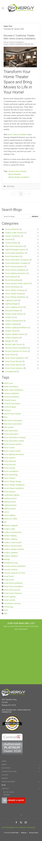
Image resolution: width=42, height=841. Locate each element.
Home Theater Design (13, 294)
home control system (12, 451)
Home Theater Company (14, 290)
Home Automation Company (16, 263)
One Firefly (15, 833)
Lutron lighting (9, 515)
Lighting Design (11, 304)
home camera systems (13, 444)
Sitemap (23, 833)
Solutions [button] (6, 768)
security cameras (11, 569)
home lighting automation (14, 454)
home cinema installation (17, 135)
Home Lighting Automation (16, 273)
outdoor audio (9, 529)
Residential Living (11, 563)
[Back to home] (21, 8)
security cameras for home (14, 573)
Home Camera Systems (14, 266)
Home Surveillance (12, 287)
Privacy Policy (33, 833)
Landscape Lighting (11, 495)
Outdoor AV (9, 317)
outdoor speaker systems (14, 549)
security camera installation (15, 566)
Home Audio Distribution (15, 253)
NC (5, 522)
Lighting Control (11, 300)
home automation (11, 431)
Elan (5, 417)
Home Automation (12, 256)
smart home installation (13, 583)
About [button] (4, 764)
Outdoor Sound (11, 331)
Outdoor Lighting (11, 324)
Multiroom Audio (10, 519)
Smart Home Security (13, 361)
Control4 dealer (10, 407)
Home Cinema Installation (14, 42)
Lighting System (10, 505)
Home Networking (12, 280)
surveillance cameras (12, 603)
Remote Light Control (13, 344)
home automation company (15, 437)
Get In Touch (9, 792)
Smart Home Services (13, 365)
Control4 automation (12, 404)
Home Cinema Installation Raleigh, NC (18, 44)
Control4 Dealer (11, 243)
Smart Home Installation (14, 358)
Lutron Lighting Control (14, 307)
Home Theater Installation (15, 297)
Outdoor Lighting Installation (16, 327)
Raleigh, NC (9, 341)
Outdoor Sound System (13, 546)
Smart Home (10, 355)
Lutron (6, 512)
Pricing (7, 795)
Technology (8, 607)
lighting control (10, 502)
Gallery (5, 775)
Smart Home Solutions (14, 368)
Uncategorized (10, 372)
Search (35, 216)
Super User (8, 26)
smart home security (12, 590)
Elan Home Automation (14, 246)
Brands (5, 778)
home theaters (15, 174)
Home (4, 761)
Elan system (9, 427)
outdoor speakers (11, 553)
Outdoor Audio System (14, 314)
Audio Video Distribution (13, 390)
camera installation (11, 393)
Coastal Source (10, 400)
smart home (9, 576)
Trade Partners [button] (8, 781)
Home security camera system (17, 283)
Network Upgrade (11, 525)
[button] (3, 8)
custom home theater (17, 171)
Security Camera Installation (16, 348)
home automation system (14, 441)
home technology (11, 475)
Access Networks (12, 229)
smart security (9, 600)
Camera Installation (13, 236)
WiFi (5, 614)
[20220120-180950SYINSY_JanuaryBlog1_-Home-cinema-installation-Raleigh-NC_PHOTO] (20, 57)
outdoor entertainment (13, 532)
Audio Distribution (11, 387)
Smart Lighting (9, 597)
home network (9, 458)
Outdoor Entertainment (14, 321)
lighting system (10, 509)
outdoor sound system (13, 542)
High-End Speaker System (15, 250)
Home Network (11, 277)
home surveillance (11, 471)
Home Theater (9, 478)
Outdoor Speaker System (15, 334)
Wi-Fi (6, 610)
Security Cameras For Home (16, 351)
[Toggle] (38, 229)
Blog (4, 785)
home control (9, 448)
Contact (5, 788)
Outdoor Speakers (12, 338)
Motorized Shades (12, 311)
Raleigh (7, 559)
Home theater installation (19, 177)
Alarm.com (8, 383)
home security (9, 468)
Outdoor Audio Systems (14, 233)
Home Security (10, 464)
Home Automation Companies (17, 260)
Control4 (8, 239)
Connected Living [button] (9, 771)
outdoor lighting (10, 536)
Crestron (7, 410)
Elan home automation (13, 424)
